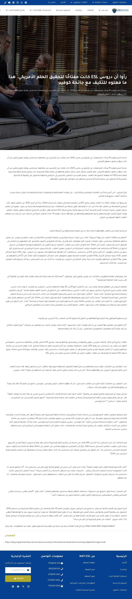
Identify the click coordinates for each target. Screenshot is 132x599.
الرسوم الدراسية (120, 583)
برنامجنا (123, 570)
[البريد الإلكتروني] (9, 3)
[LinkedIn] (13, 3)
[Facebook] (26, 3)
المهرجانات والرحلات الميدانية (82, 583)
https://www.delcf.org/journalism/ (100, 526)
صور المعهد (89, 576)
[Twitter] (22, 3)
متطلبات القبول (120, 590)
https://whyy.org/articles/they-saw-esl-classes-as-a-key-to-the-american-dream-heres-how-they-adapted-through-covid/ (55, 542)
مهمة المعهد (89, 563)
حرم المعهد (90, 570)
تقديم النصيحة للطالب (85, 590)
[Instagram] (17, 3)
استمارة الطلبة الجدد (118, 576)
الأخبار (124, 563)
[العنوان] (5, 3)
